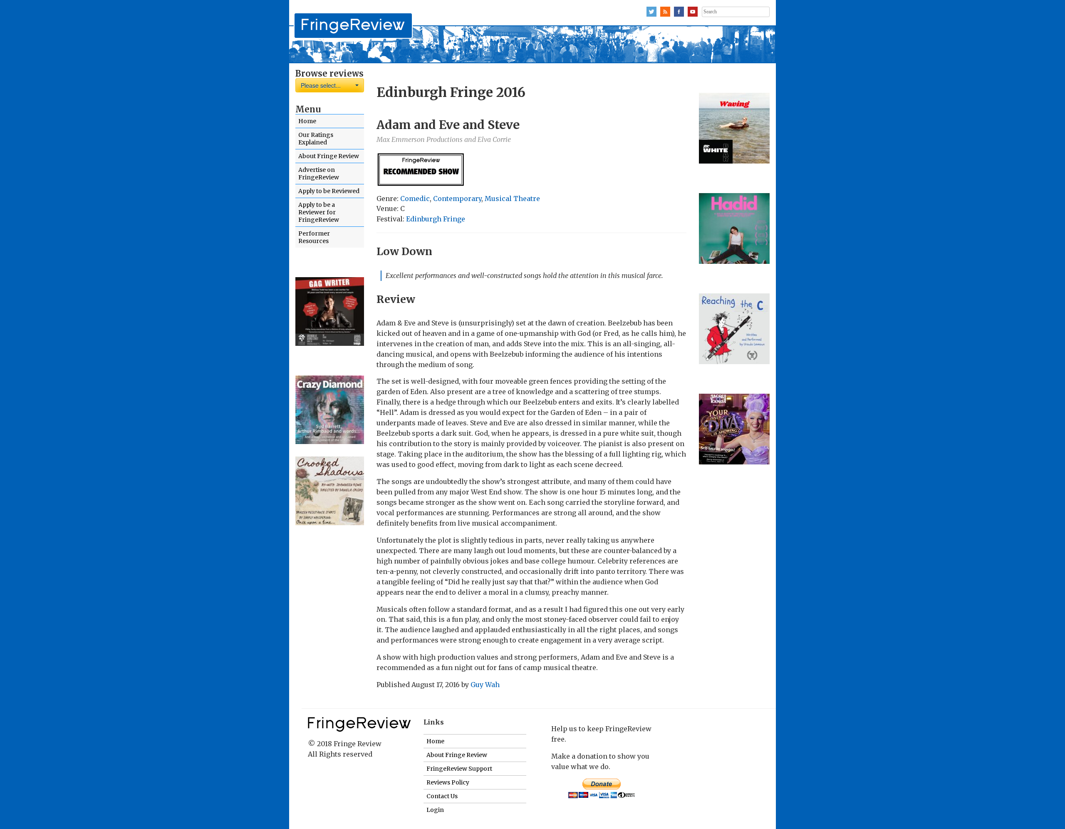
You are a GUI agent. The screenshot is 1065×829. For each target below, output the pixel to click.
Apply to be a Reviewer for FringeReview (318, 212)
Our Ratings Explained (315, 138)
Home (307, 121)
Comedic (415, 198)
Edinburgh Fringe (435, 219)
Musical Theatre (512, 198)
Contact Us (442, 796)
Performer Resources (314, 237)
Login (435, 810)
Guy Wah (485, 684)
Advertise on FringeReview (318, 173)
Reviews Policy (447, 782)
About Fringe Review (328, 156)
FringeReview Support (459, 768)
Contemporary (457, 198)
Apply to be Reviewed (328, 191)
